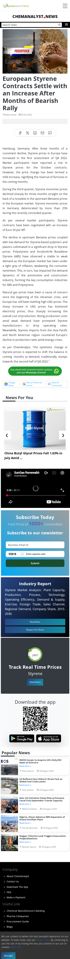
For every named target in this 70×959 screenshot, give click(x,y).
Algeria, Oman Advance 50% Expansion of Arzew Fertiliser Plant (42, 818)
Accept (8, 955)
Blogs (9, 926)
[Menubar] (65, 6)
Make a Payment (15, 897)
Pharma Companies (17, 916)
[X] (27, 133)
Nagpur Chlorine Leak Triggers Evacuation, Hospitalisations (42, 837)
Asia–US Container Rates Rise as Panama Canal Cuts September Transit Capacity (41, 799)
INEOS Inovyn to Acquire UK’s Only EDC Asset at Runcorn (40, 761)
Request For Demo (35, 629)
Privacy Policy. (43, 940)
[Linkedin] (35, 133)
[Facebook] (20, 133)
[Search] (59, 25)
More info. (16, 947)
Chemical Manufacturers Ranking (25, 910)
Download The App (17, 886)
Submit (35, 563)
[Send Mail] (42, 133)
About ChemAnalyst (17, 876)
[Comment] (50, 133)
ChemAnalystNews (35, 16)
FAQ (8, 892)
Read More (35, 682)
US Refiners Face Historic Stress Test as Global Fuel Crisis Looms (40, 780)
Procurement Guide (17, 921)
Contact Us (12, 881)
